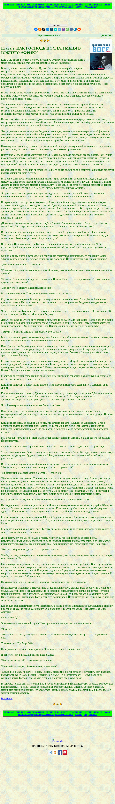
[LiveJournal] (51, 29)
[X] (43, 29)
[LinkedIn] (75, 29)
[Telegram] (59, 29)
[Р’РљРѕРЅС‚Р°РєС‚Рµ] (36, 29)
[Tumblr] (71, 29)
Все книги (6, 698)
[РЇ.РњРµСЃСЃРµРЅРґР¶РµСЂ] (55, 29)
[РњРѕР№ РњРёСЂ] (47, 29)
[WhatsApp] (67, 29)
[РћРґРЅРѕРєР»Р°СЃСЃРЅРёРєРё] (40, 29)
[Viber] (63, 29)
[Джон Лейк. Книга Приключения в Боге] (44, 41)
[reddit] (79, 29)
